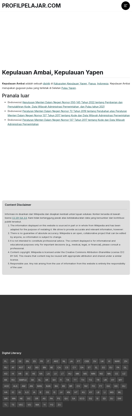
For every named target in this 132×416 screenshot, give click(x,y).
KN (68, 392)
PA (51, 398)
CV (78, 386)
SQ (90, 398)
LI (105, 392)
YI (44, 404)
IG (20, 392)
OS (47, 392)
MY (120, 379)
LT (62, 373)
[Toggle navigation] (125, 5)
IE (40, 392)
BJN (48, 386)
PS (58, 398)
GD (116, 386)
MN (13, 398)
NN (109, 373)
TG (90, 379)
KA (41, 373)
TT (75, 379)
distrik (46, 83)
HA (5, 392)
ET (89, 367)
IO (13, 392)
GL (125, 367)
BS (63, 386)
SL (39, 379)
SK (32, 379)
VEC (21, 404)
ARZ (56, 361)
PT (78, 361)
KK (5, 379)
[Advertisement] (66, 36)
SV (94, 361)
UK (102, 361)
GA (108, 386)
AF (13, 367)
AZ (29, 367)
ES (34, 361)
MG (112, 392)
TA (67, 379)
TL (5, 404)
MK (77, 373)
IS (54, 392)
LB (98, 392)
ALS (15, 386)
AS (44, 398)
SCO (82, 398)
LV (55, 373)
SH (54, 379)
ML (119, 392)
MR (6, 398)
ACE (6, 386)
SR (46, 379)
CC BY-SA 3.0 (19, 217)
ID (27, 373)
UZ (123, 373)
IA (34, 392)
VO (29, 404)
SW (119, 398)
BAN (39, 386)
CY (74, 367)
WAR (117, 361)
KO (5, 373)
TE (13, 404)
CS (66, 367)
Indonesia (102, 83)
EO (103, 367)
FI (61, 379)
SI (97, 398)
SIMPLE (23, 379)
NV (85, 386)
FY (100, 386)
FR (41, 361)
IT (48, 361)
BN (44, 367)
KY (90, 392)
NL (64, 361)
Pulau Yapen (68, 88)
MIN (93, 373)
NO (101, 373)
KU (83, 392)
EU (110, 367)
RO (13, 379)
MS (85, 373)
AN (31, 386)
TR (97, 379)
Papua (92, 83)
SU (111, 398)
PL (5, 361)
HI (13, 373)
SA (73, 398)
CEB (87, 361)
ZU (59, 404)
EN (27, 361)
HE (33, 373)
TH (82, 379)
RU (5, 367)
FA (118, 367)
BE (51, 367)
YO (51, 404)
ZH (125, 361)
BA (56, 386)
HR (19, 373)
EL (96, 367)
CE (116, 373)
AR (12, 361)
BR (70, 386)
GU (123, 386)
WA (37, 404)
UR (105, 379)
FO (93, 386)
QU (66, 398)
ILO (27, 392)
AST (21, 367)
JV (61, 392)
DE (20, 361)
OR (36, 398)
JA (71, 361)
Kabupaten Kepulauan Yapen (70, 83)
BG (36, 367)
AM (23, 386)
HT (76, 392)
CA (59, 367)
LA (48, 373)
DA (82, 367)
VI (109, 361)
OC (29, 398)
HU (69, 373)
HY (112, 379)
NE (21, 398)
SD (104, 398)
